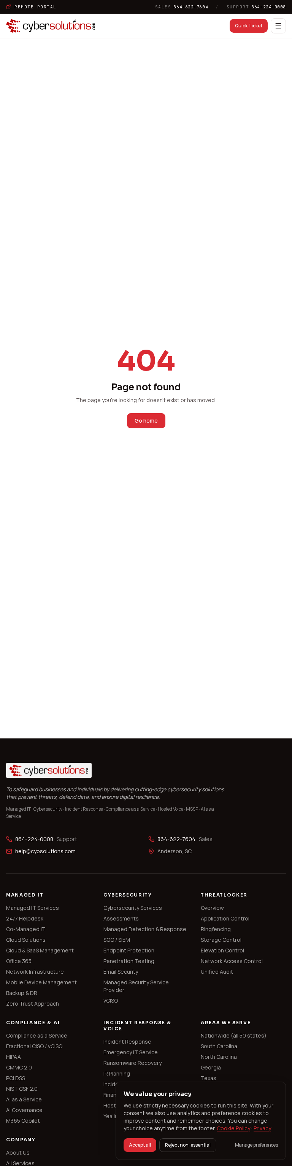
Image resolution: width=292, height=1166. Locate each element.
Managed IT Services (32, 907)
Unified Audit (217, 971)
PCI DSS (15, 1078)
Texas (208, 1078)
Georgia (211, 1067)
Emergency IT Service (130, 1052)
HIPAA (13, 1056)
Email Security (120, 971)
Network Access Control (232, 961)
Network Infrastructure (35, 971)
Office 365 (19, 961)
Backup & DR (21, 992)
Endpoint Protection (128, 950)
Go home (146, 420)
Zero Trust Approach (32, 1003)
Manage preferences (256, 1145)
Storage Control (221, 939)
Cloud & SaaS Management (40, 950)
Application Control (225, 918)
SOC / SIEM (116, 939)
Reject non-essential (188, 1145)
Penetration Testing (128, 961)
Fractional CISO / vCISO (34, 1046)
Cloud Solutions (26, 939)
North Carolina (219, 1056)
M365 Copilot (23, 1120)
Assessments (121, 918)
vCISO (110, 1000)
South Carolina (219, 1046)
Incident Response (127, 1041)
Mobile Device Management (41, 982)
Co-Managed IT (26, 929)
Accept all (140, 1145)
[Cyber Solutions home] (50, 26)
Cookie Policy (233, 1128)
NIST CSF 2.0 (22, 1088)
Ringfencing (216, 929)
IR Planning (116, 1073)
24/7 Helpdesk (24, 918)
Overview (212, 907)
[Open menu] (278, 25)
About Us (18, 1152)
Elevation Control (222, 950)
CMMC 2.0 (19, 1067)
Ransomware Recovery (132, 1062)
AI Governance (24, 1110)
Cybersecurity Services (132, 907)
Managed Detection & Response (144, 929)
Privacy (262, 1128)
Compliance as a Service (36, 1035)
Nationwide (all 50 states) (234, 1035)
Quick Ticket (248, 25)
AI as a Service (24, 1099)
